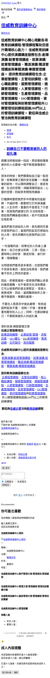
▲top (3, 462)
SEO (14, 338)
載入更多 (5, 468)
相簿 (9, 130)
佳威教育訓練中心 (19, 25)
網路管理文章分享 (27, 458)
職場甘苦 (23, 125)
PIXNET (13, 633)
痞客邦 (30, 444)
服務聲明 (30, 636)
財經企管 (22, 454)
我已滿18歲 (6, 672)
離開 (16, 672)
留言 (36, 444)
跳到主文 (5, 33)
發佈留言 (5, 485)
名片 (9, 137)
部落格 (10, 133)
